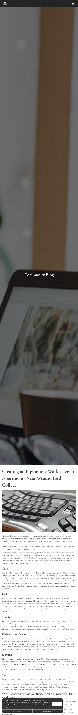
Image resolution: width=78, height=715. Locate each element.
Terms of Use (17, 711)
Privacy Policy (47, 711)
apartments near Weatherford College (16, 586)
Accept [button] (57, 704)
